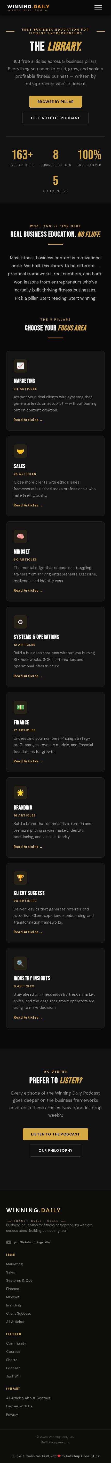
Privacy (12, 1414)
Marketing (14, 1264)
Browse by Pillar (55, 101)
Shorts (11, 1360)
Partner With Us (19, 1406)
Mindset (13, 1297)
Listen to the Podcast (55, 118)
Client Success (18, 1313)
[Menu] (98, 7)
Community (16, 1343)
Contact (43, 1398)
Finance (12, 1289)
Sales (10, 1272)
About (30, 1398)
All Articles (15, 1322)
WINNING (28, 6)
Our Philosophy (55, 1150)
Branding (13, 1305)
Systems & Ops (19, 1280)
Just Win (13, 1376)
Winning (33, 1210)
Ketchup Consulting (83, 1456)
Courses (13, 1351)
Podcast (13, 1368)
